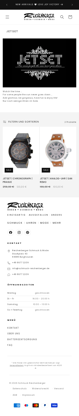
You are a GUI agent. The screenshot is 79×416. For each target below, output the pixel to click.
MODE (44, 223)
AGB (15, 394)
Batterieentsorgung (22, 339)
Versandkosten (17, 365)
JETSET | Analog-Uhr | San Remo (56, 180)
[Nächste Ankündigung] (72, 5)
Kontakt (13, 327)
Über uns (13, 333)
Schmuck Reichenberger (32, 383)
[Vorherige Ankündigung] (7, 5)
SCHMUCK (15, 223)
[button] (7, 17)
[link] (39, 62)
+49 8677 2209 (20, 262)
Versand (59, 388)
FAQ (9, 345)
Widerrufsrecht (40, 388)
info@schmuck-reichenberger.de (30, 268)
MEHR (57, 223)
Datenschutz (20, 388)
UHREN (31, 223)
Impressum (28, 394)
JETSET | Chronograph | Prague (17, 180)
